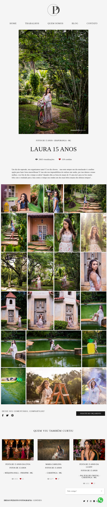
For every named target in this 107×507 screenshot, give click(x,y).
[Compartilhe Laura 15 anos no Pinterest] (12, 415)
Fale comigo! (72, 491)
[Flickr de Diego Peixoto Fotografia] (94, 501)
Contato (37, 500)
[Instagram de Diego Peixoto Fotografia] (90, 501)
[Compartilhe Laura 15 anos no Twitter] (7, 415)
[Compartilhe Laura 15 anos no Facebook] (3, 415)
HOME (13, 23)
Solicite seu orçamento (90, 413)
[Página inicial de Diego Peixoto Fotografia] (53, 10)
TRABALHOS (32, 23)
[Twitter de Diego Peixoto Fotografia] (84, 501)
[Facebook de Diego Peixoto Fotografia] (87, 501)
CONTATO (92, 23)
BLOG (75, 23)
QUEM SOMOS (55, 23)
